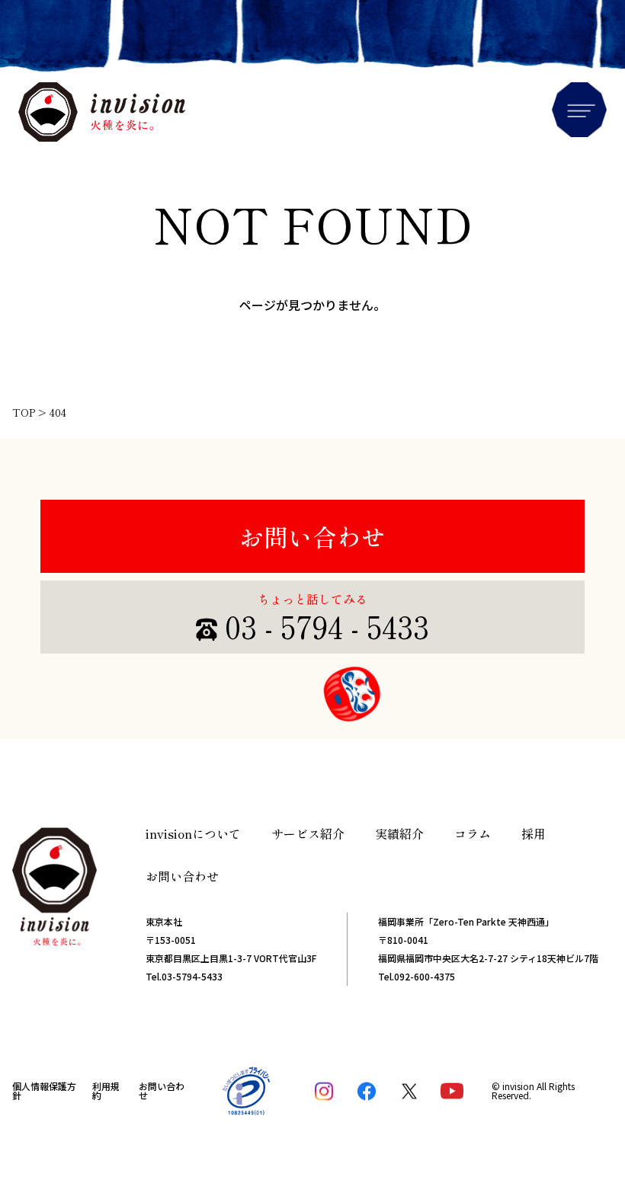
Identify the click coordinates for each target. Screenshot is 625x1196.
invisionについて (193, 833)
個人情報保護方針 (44, 1090)
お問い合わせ (312, 536)
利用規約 (106, 1090)
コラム (472, 833)
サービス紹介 (308, 833)
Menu (579, 109)
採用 (533, 833)
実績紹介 (399, 833)
